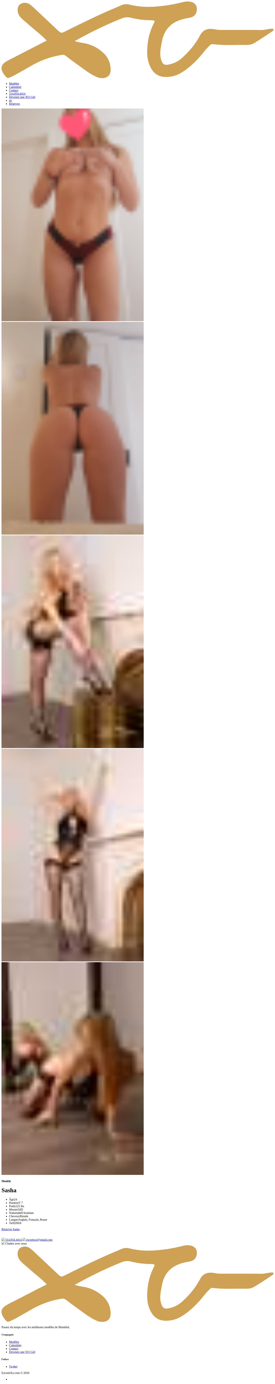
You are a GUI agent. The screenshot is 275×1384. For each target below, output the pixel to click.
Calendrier (15, 87)
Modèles (14, 83)
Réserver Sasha (10, 1229)
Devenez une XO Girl (22, 97)
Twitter (13, 1366)
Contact (13, 90)
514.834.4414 (17, 93)
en (10, 100)
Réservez (14, 103)
